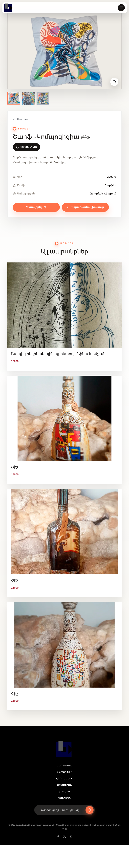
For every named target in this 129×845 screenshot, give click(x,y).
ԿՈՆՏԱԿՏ (64, 798)
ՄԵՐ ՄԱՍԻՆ (64, 765)
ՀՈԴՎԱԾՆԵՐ (64, 778)
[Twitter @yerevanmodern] (64, 836)
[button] (121, 7)
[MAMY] (8, 8)
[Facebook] (58, 836)
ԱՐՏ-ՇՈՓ (64, 791)
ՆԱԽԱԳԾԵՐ (64, 772)
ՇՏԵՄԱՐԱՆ (64, 785)
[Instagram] (71, 836)
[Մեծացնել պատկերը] (114, 82)
